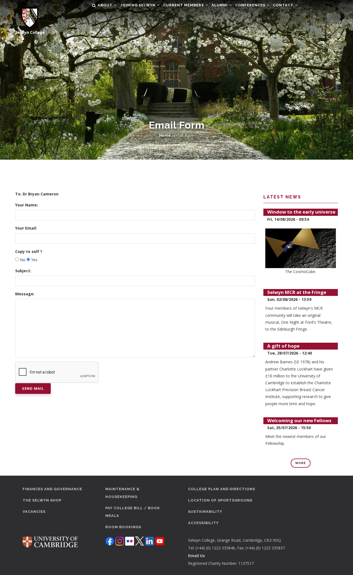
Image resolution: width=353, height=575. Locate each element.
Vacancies (34, 511)
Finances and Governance (52, 489)
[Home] (27, 14)
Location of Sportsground (220, 500)
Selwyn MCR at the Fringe (296, 292)
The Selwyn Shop (42, 500)
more (300, 463)
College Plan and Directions (221, 489)
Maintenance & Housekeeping (122, 493)
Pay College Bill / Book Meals (132, 512)
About (106, 5)
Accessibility (203, 523)
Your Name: (26, 205)
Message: (24, 293)
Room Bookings (123, 527)
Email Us (196, 555)
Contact (284, 5)
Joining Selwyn (138, 5)
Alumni (220, 5)
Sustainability (205, 511)
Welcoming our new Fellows (299, 420)
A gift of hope (283, 346)
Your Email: (26, 228)
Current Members (184, 5)
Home (165, 135)
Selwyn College (30, 32)
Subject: (23, 270)
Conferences (250, 5)
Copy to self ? (28, 251)
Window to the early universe (301, 212)
